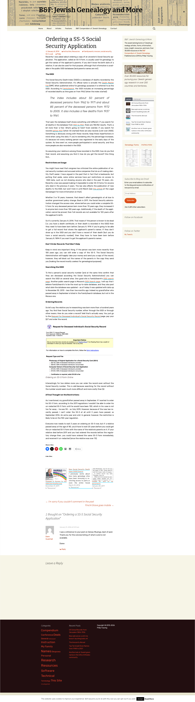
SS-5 (47, 54)
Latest (129, 99)
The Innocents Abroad (139, 116)
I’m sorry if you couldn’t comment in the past (70, 501)
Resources (76, 51)
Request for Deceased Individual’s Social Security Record (76, 316)
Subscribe (130, 200)
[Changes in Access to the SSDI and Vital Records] (56, 474)
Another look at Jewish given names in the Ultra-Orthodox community (141, 130)
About (49, 28)
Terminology (45, 681)
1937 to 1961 (78, 125)
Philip (59, 54)
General (44, 638)
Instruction (67, 51)
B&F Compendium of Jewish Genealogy (91, 28)
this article (97, 189)
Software (47, 671)
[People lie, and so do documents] (102, 474)
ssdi (51, 54)
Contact (113, 28)
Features (68, 28)
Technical (48, 676)
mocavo (97, 51)
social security (106, 51)
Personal (46, 655)
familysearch (89, 51)
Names (46, 651)
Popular (137, 99)
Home (40, 28)
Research (48, 660)
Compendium (49, 630)
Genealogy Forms (132, 145)
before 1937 (58, 131)
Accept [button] (140, 699)
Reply (64, 549)
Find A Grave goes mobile (99, 505)
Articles (58, 28)
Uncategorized (45, 684)
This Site (56, 680)
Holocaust (52, 639)
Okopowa (56, 651)
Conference (47, 635)
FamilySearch (68, 89)
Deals (56, 634)
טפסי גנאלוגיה (146, 145)
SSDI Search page (92, 281)
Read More (149, 699)
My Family (47, 646)
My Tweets (128, 235)
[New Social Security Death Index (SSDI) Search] (80, 478)
